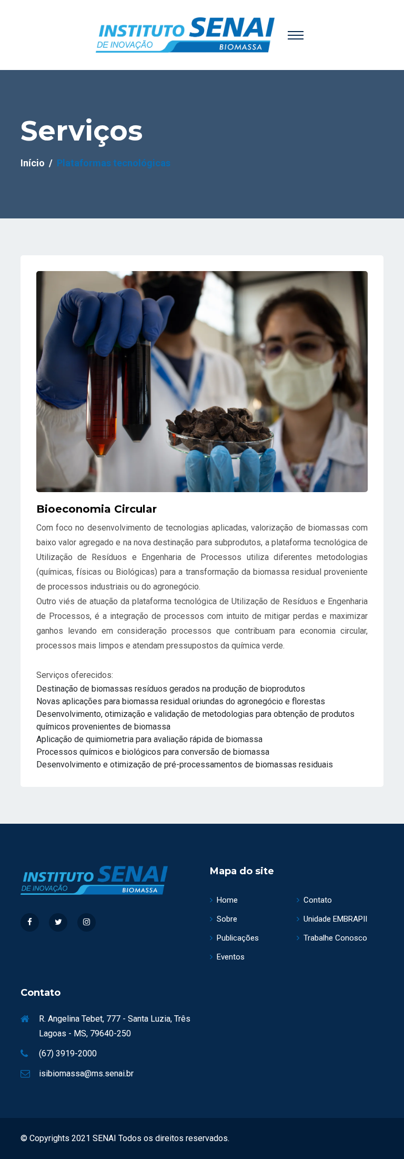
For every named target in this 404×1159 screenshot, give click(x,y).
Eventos (231, 957)
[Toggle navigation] (295, 35)
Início (33, 162)
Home (227, 900)
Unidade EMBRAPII (335, 919)
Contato (318, 900)
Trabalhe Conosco (335, 938)
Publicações (238, 938)
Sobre (227, 919)
